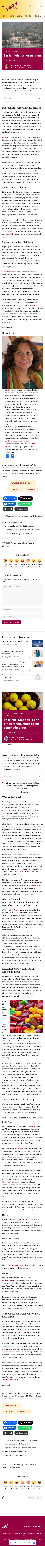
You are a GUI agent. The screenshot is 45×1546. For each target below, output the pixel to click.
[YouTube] (35, 1526)
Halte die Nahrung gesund (14, 522)
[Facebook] (7, 456)
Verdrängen (27, 1041)
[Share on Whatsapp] (20, 1542)
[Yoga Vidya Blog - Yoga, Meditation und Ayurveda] (12, 6)
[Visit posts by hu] (6, 738)
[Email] (29, 1542)
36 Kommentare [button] (36, 1498)
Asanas (20, 1148)
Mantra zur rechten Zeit (19, 1219)
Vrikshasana (32, 1126)
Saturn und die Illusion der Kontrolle (15, 641)
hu (13, 737)
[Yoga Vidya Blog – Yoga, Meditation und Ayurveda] (5, 1526)
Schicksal (12, 1468)
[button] (4, 6)
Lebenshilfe (32, 1465)
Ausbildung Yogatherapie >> (17, 1412)
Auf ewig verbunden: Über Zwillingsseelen (19, 526)
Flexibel (33, 885)
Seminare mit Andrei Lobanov (15, 1455)
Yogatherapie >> (11, 1405)
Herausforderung (17, 1465)
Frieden (10, 1210)
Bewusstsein (22, 1332)
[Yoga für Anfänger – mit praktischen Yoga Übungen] (37, 677)
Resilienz (5, 1468)
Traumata (17, 910)
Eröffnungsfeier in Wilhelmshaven (16, 1444)
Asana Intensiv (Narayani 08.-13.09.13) (18, 533)
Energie (21, 872)
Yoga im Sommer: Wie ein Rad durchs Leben (20, 1447)
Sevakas (17, 261)
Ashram (13, 543)
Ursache (23, 849)
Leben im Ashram (27, 543)
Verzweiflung (21, 1083)
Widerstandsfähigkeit (9, 810)
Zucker (37, 976)
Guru (4, 115)
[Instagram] (39, 1526)
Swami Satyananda (9, 272)
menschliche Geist (8, 1352)
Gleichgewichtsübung (9, 1182)
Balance (12, 1112)
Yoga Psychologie (24, 713)
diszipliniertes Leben (9, 171)
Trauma (18, 1468)
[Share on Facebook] (11, 1542)
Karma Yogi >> (15, 489)
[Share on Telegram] (24, 1542)
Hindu (19, 543)
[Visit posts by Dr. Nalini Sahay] (6, 66)
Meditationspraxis (8, 1280)
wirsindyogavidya (8, 546)
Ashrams (5, 137)
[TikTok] (41, 1526)
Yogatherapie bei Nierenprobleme (16, 1451)
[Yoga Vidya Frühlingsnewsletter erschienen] (37, 653)
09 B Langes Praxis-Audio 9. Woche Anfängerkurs (22, 530)
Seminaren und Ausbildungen (18, 441)
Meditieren (17, 212)
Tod (9, 941)
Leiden (12, 234)
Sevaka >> (31, 489)
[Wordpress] (12, 456)
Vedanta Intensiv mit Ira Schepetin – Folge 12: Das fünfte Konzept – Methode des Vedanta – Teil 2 (15, 664)
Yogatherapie (8, 715)
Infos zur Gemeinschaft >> (22, 483)
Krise (25, 1465)
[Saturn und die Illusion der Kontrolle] (37, 643)
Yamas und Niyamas (13, 1265)
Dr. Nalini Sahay (16, 65)
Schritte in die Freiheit (10, 1380)
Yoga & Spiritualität (11, 51)
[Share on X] (15, 1542)
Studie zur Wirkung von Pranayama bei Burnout (21, 1440)
